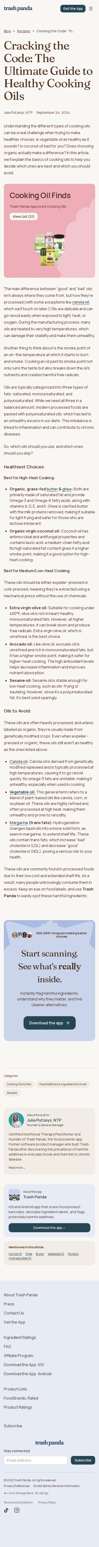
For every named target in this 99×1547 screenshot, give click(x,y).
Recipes (23, 31)
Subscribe (13, 1425)
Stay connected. (17, 1451)
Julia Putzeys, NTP (18, 112)
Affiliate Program (18, 1355)
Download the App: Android (27, 1373)
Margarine (19, 822)
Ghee (28, 1254)
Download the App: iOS (24, 1364)
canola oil (80, 302)
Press (9, 1304)
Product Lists (15, 1389)
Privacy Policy (47, 1502)
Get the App (73, 8)
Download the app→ (49, 1227)
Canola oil (18, 761)
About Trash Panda (20, 1294)
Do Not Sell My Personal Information (56, 1486)
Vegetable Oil (56, 1254)
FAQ (7, 1346)
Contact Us (14, 1313)
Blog (7, 31)
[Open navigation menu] (91, 8)
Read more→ (17, 1168)
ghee (67, 489)
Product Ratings (18, 1407)
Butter (40, 1254)
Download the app (46, 1023)
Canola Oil (15, 1254)
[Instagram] (16, 1510)
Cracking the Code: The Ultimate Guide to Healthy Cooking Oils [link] (56, 31)
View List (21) (24, 216)
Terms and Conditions (18, 1502)
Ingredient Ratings (20, 1337)
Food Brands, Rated (21, 1398)
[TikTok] (6, 1510)
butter (52, 489)
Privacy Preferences (17, 1486)
